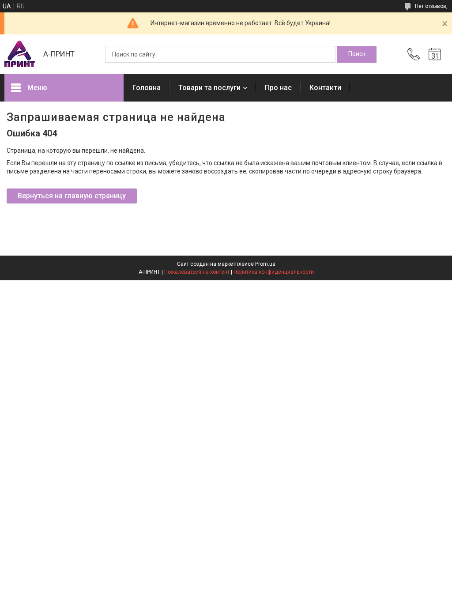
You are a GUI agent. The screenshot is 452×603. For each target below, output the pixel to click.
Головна (146, 87)
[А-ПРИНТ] (19, 54)
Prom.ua (265, 264)
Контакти (325, 87)
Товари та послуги (209, 87)
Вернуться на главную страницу (72, 196)
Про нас (278, 87)
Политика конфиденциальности (274, 272)
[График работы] (435, 54)
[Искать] (357, 54)
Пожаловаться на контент (197, 272)
